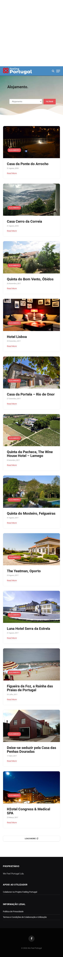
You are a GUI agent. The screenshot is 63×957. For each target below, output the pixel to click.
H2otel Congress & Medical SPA (28, 811)
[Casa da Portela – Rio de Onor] (31, 373)
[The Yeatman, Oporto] (31, 549)
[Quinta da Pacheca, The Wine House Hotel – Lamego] (31, 430)
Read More (12, 173)
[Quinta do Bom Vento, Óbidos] (31, 257)
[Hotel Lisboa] (31, 315)
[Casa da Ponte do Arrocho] (31, 142)
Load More (30, 838)
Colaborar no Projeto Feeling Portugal (20, 892)
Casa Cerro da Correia (24, 221)
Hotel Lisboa (17, 337)
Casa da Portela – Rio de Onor (31, 394)
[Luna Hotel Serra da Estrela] (31, 607)
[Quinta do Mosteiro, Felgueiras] (31, 491)
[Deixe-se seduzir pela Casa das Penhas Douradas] (31, 726)
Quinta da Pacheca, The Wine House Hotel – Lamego (30, 454)
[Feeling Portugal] (17, 71)
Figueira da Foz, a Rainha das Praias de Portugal (30, 688)
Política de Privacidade (13, 911)
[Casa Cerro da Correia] (31, 200)
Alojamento (14, 150)
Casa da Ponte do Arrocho (27, 164)
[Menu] (58, 71)
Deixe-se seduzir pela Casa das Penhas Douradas (31, 750)
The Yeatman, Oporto (24, 571)
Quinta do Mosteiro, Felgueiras (31, 513)
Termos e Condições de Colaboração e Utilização (25, 917)
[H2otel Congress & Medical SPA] (31, 787)
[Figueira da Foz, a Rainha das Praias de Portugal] (31, 664)
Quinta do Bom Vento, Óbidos (30, 279)
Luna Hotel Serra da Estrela (28, 629)
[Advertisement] (31, 33)
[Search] (53, 71)
